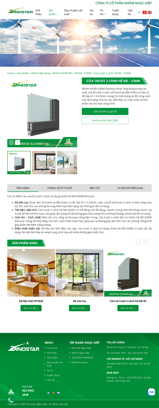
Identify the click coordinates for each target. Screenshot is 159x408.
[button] (17, 142)
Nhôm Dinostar (80, 362)
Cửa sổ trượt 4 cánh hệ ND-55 (128, 301)
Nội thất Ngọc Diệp (81, 347)
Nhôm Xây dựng (40, 73)
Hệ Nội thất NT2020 (31, 301)
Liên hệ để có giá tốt (105, 111)
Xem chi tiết (30, 308)
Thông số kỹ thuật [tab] (59, 188)
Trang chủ (52, 347)
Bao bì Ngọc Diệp (81, 352)
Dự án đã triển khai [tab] (130, 188)
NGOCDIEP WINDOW (82, 357)
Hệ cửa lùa (79, 301)
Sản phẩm (52, 12)
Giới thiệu (38, 12)
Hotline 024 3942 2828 (105, 120)
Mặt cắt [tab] (95, 188)
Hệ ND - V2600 (82, 73)
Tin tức (102, 12)
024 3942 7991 (118, 352)
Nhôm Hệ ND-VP (62, 73)
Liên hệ (130, 12)
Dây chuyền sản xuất (73, 12)
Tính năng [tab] (23, 188)
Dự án (91, 12)
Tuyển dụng (115, 12)
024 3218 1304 (140, 352)
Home (10, 73)
